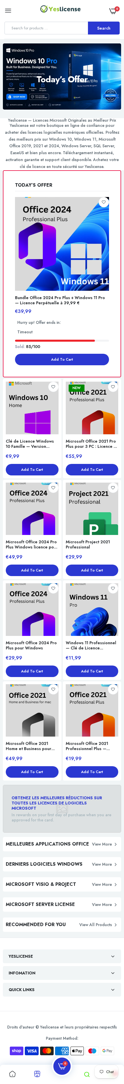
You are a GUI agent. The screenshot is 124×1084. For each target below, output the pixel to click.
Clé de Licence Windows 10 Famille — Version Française (30, 444)
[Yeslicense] (61, 10)
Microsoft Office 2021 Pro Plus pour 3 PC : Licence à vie (91, 444)
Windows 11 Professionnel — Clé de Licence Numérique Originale (91, 645)
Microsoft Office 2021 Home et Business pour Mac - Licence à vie (28, 746)
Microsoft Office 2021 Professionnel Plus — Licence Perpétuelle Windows (87, 746)
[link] (104, 202)
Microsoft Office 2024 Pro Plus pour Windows (31, 645)
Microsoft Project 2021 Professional (88, 544)
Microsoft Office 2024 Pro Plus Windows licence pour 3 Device (32, 544)
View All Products (95, 924)
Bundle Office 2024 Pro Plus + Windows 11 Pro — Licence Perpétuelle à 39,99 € (60, 300)
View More (102, 844)
